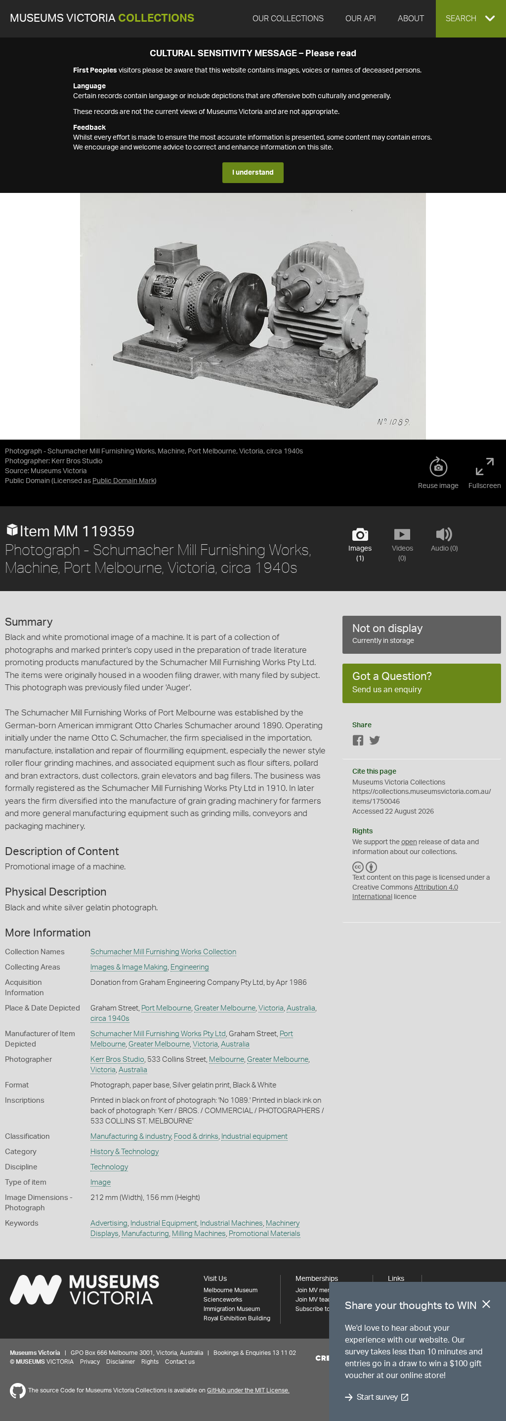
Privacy (90, 1362)
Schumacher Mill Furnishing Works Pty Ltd (158, 1034)
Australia (301, 1008)
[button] (471, 18)
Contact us (180, 1362)
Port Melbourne (166, 1008)
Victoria (271, 1008)
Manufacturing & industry (130, 1136)
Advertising (108, 1223)
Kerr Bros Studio (117, 1059)
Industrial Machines (231, 1223)
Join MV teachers (319, 1300)
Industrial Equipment (163, 1223)
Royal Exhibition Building (237, 1318)
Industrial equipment (254, 1136)
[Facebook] (358, 742)
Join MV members (319, 1290)
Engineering (189, 967)
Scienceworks (223, 1300)
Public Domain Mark (123, 481)
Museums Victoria (102, 18)
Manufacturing (145, 1233)
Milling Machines (199, 1233)
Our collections (288, 19)
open (409, 842)
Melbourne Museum (230, 1290)
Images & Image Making (129, 967)
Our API (360, 19)
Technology (109, 1167)
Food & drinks (196, 1136)
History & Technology (124, 1152)
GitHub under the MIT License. (248, 1390)
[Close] (486, 1306)
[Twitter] (374, 742)
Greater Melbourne (224, 1008)
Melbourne (226, 1059)
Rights (150, 1362)
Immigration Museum (232, 1309)
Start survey (377, 1397)
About (411, 19)
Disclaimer (120, 1362)
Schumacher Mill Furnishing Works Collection (163, 952)
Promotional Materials (264, 1233)
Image (100, 1182)
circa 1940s (109, 1018)
